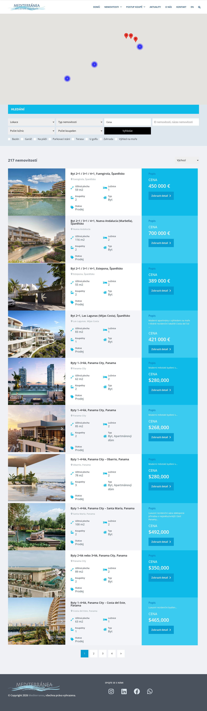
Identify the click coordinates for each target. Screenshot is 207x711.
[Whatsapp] (150, 691)
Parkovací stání (61, 139)
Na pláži (42, 139)
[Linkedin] (124, 691)
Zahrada (108, 139)
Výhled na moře (128, 139)
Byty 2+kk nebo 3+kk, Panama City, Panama (99, 555)
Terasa (80, 139)
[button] (126, 36)
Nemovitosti (111, 6)
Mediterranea (36, 695)
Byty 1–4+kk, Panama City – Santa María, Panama (102, 508)
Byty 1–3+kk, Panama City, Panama (93, 363)
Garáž (28, 139)
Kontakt (181, 6)
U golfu (94, 139)
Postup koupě (134, 6)
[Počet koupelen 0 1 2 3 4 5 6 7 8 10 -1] (79, 130)
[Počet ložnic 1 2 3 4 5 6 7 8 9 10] (31, 130)
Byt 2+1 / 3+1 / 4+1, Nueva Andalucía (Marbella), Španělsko (102, 222)
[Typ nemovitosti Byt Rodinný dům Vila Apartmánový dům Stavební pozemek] (79, 122)
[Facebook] (137, 691)
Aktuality (155, 6)
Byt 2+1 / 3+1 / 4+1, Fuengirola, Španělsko (98, 173)
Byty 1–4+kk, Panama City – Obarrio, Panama (100, 459)
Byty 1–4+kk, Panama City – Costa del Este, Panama (98, 604)
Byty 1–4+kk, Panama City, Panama (93, 410)
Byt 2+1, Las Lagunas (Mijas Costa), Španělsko (100, 315)
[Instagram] (111, 691)
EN (192, 6)
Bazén (15, 139)
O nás (168, 6)
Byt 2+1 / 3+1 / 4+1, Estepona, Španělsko (97, 268)
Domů (96, 6)
